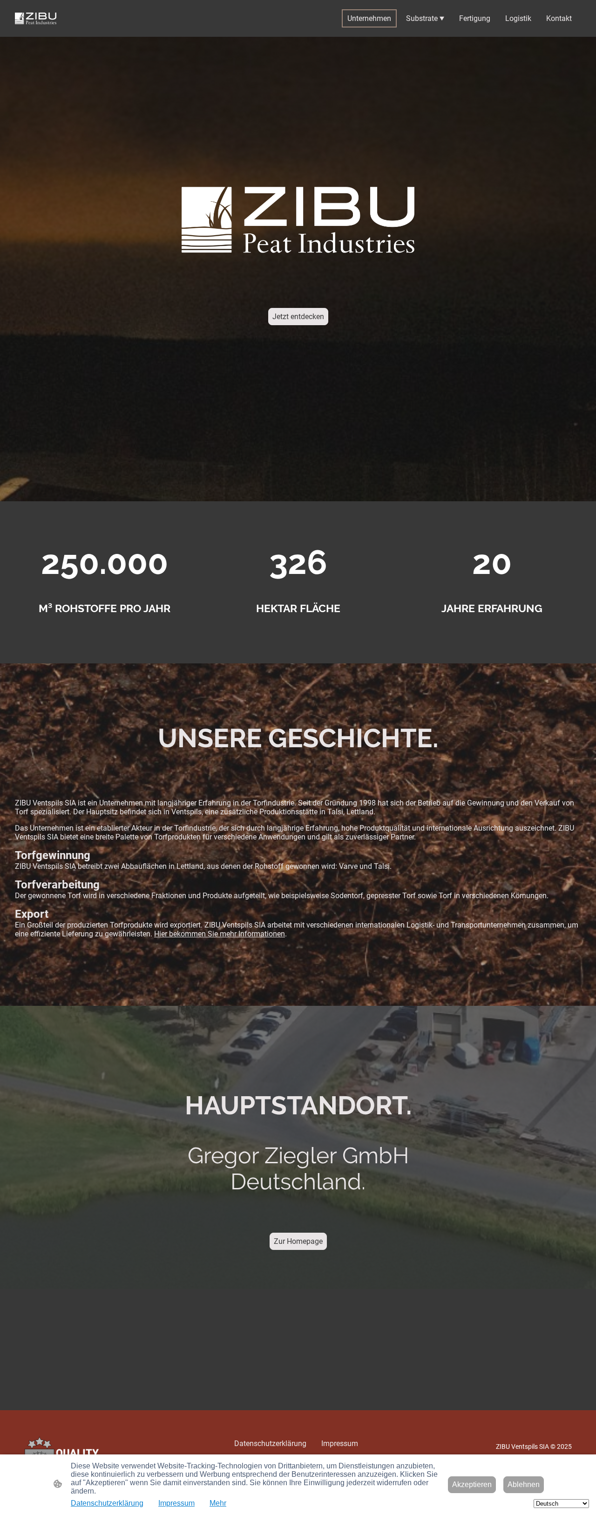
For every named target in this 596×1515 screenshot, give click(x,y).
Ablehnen (524, 1484)
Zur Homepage (298, 1241)
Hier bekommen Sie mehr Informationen (219, 933)
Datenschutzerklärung (107, 1503)
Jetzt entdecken (298, 316)
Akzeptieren (472, 1484)
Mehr (218, 1503)
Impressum (176, 1503)
